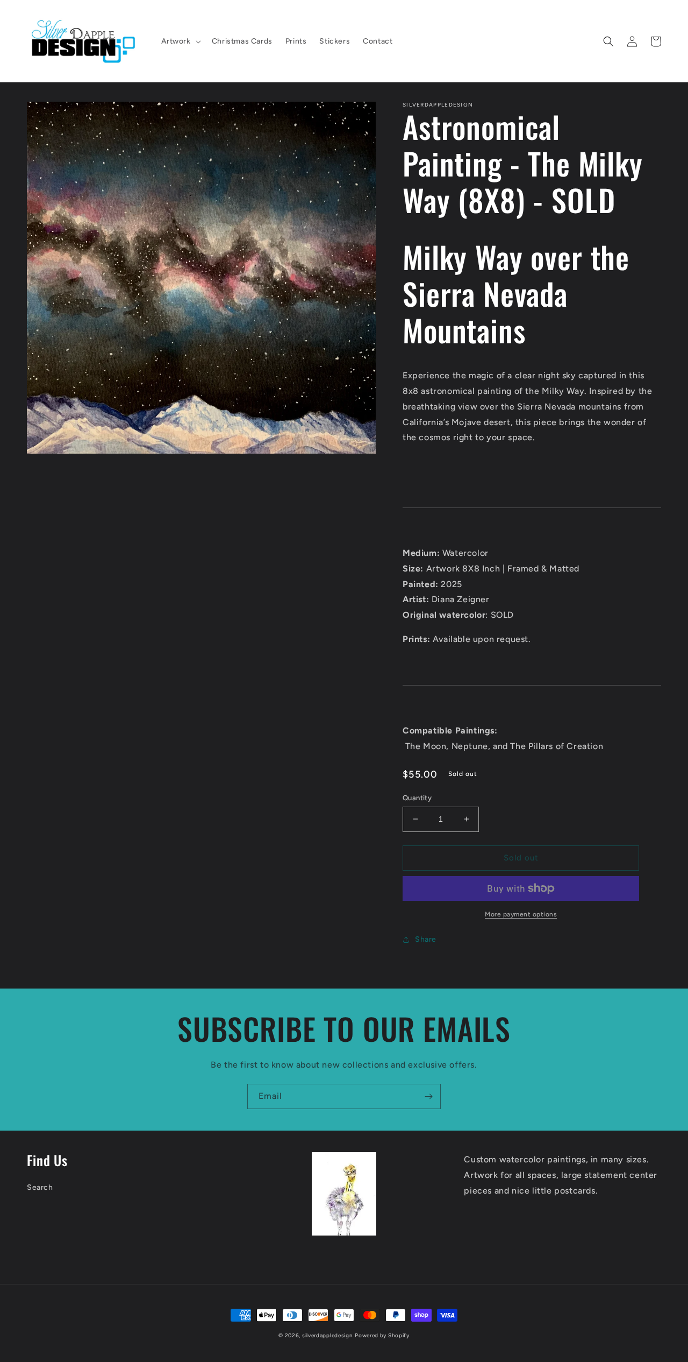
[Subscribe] (428, 1096)
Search (40, 1187)
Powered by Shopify (382, 1335)
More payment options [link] (521, 914)
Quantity (417, 798)
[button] (180, 41)
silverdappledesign (327, 1335)
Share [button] (425, 939)
